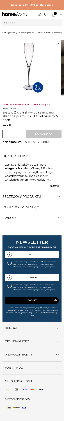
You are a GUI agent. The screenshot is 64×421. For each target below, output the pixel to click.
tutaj (32, 315)
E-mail (32, 254)
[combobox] (32, 22)
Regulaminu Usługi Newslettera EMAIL (28, 264)
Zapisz (32, 300)
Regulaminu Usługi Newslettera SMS (27, 287)
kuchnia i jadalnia (26, 32)
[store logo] (14, 15)
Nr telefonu (32, 277)
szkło (40, 32)
